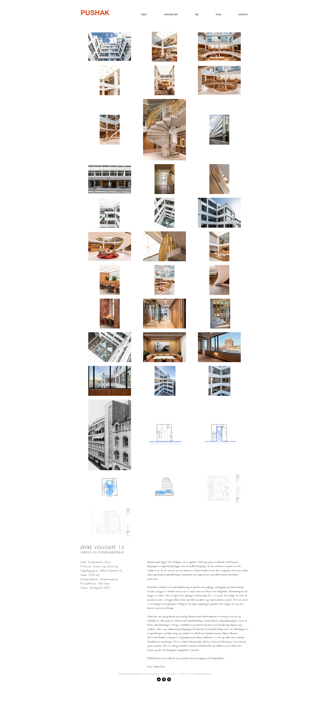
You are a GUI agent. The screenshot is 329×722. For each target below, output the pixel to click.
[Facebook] (164, 679)
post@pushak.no (203, 673)
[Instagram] (169, 679)
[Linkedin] (159, 679)
